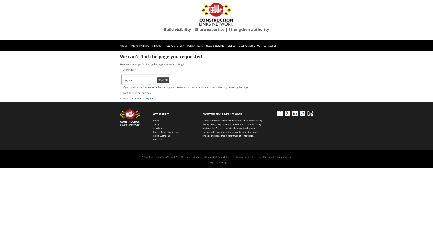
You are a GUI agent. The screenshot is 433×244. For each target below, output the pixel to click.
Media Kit (157, 45)
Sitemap (223, 162)
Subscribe (158, 139)
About (123, 45)
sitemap (146, 93)
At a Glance (158, 128)
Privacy (210, 162)
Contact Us (270, 45)
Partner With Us (140, 45)
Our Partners (195, 45)
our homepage (145, 98)
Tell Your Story (175, 45)
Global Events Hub (249, 45)
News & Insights (215, 45)
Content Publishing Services (166, 132)
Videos (231, 45)
